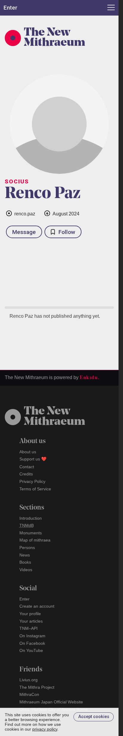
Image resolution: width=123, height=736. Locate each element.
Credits (26, 474)
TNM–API (28, 628)
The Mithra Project (36, 687)
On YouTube (31, 650)
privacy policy (44, 729)
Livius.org (28, 679)
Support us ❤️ (33, 459)
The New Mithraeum (54, 38)
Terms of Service (35, 488)
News (24, 555)
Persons (27, 547)
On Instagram (32, 635)
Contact (26, 466)
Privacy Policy (32, 481)
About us (27, 451)
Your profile (30, 613)
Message (24, 232)
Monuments (30, 532)
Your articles (31, 621)
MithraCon (29, 694)
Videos (25, 569)
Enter (24, 599)
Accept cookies (93, 716)
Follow (67, 232)
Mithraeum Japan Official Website (51, 701)
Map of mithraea (34, 540)
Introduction (30, 518)
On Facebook (32, 643)
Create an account (36, 606)
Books (25, 562)
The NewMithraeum (54, 417)
